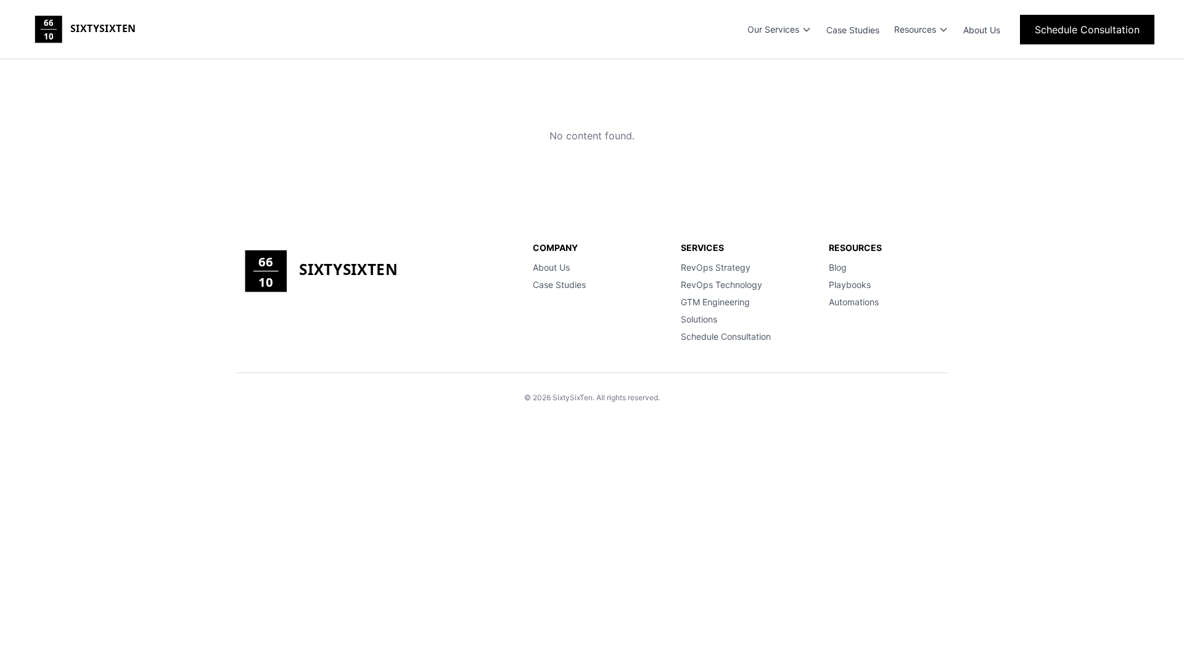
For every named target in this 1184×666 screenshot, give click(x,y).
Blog (838, 267)
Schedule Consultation (1087, 29)
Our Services (773, 29)
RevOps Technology (721, 284)
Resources (915, 29)
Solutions (699, 319)
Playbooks (850, 284)
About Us (981, 30)
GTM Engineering (715, 302)
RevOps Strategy (715, 267)
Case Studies (852, 30)
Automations (854, 302)
